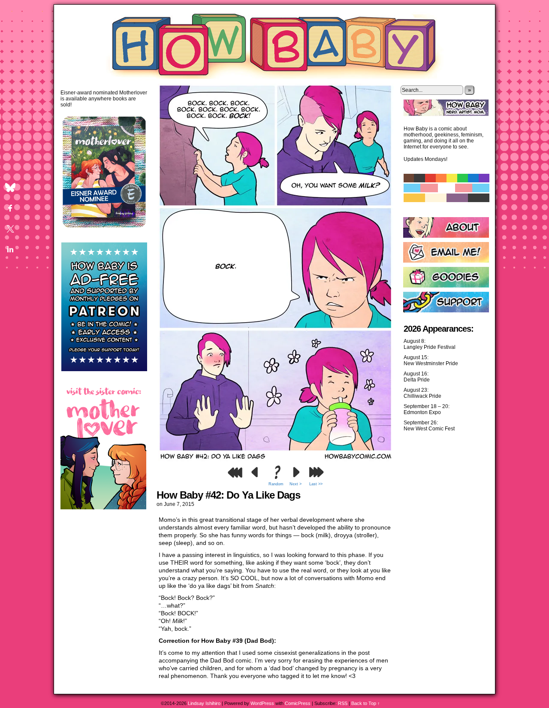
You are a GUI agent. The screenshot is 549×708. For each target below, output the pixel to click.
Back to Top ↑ (365, 703)
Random (276, 484)
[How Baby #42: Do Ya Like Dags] (276, 459)
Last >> (316, 484)
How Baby (274, 44)
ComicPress (298, 703)
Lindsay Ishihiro (204, 703)
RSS (342, 703)
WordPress (262, 703)
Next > (296, 484)
